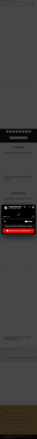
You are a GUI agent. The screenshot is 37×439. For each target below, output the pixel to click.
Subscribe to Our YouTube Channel (20, 230)
